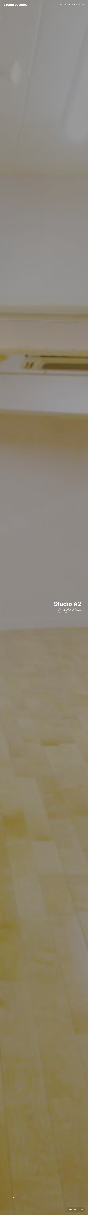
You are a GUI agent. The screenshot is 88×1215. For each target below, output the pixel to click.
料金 (65, 5)
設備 (69, 5)
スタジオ (75, 5)
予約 (61, 5)
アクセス (81, 5)
